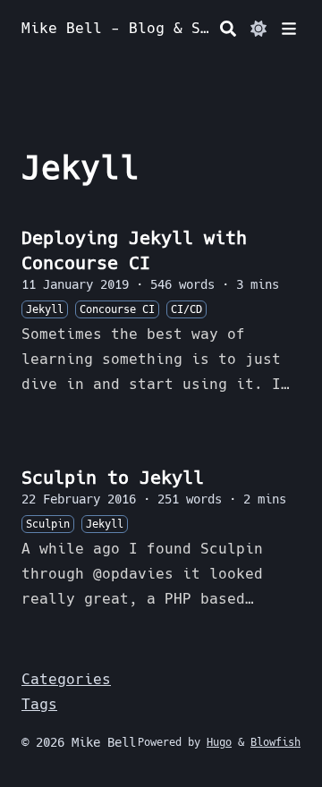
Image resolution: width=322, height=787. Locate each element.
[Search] (228, 29)
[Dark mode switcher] (258, 29)
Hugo (219, 742)
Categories (66, 679)
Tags (39, 704)
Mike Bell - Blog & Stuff (117, 28)
